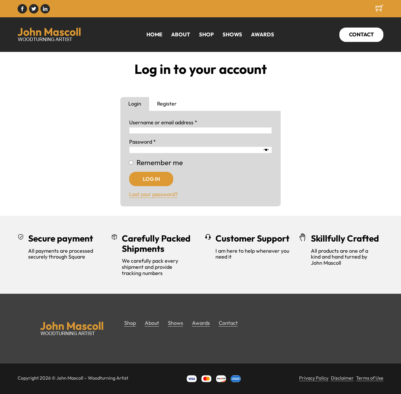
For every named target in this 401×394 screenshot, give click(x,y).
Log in (151, 179)
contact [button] (361, 34)
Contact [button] (228, 323)
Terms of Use (369, 378)
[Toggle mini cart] (379, 8)
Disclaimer (342, 378)
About (180, 35)
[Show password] (266, 150)
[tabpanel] (200, 158)
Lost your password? (153, 194)
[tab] (134, 104)
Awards (262, 35)
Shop (206, 35)
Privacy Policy (313, 378)
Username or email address (163, 123)
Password (142, 142)
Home (154, 35)
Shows (232, 35)
